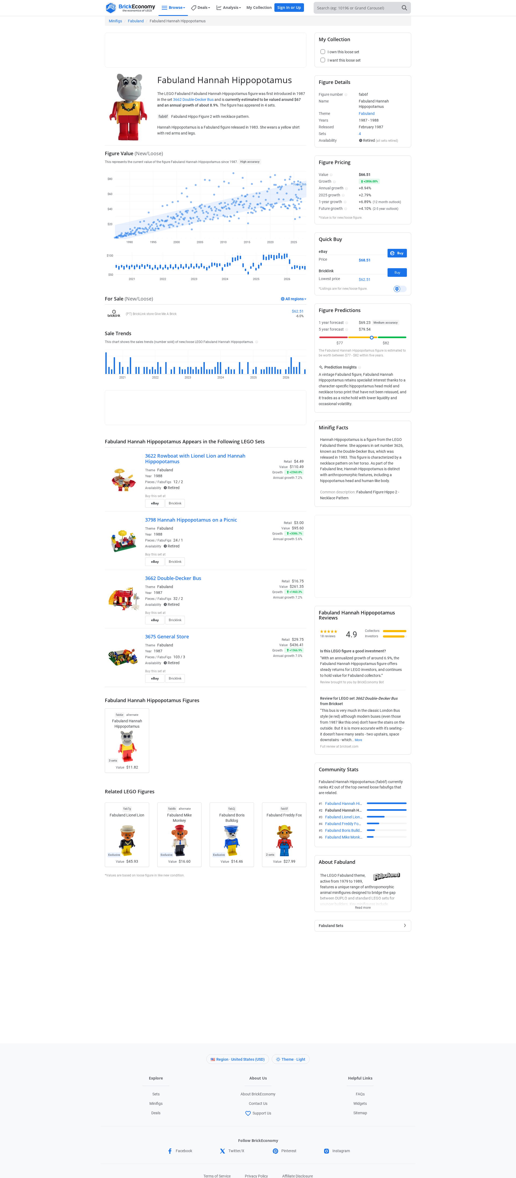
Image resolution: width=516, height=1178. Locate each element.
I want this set (270, 505)
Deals (155, 1113)
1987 (158, 592)
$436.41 (297, 645)
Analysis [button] (230, 7)
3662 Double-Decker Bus (193, 99)
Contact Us (258, 1103)
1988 (158, 476)
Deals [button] (202, 7)
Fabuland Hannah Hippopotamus (358, 803)
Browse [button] (175, 7)
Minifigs (115, 21)
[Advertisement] (205, 48)
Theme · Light (293, 1059)
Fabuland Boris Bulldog (350, 830)
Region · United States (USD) (240, 1059)
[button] (256, 341)
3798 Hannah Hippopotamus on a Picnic (191, 520)
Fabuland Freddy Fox (348, 824)
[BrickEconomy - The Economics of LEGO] (130, 8)
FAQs (360, 1094)
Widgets (360, 1103)
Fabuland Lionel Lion (348, 817)
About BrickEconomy (258, 1094)
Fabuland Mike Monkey (349, 837)
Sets (156, 1094)
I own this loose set (343, 52)
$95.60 (298, 528)
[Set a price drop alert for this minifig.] (400, 288)
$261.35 (297, 586)
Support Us (262, 1113)
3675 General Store (167, 636)
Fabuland (136, 21)
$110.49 (297, 467)
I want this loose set (344, 60)
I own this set (270, 496)
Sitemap (360, 1113)
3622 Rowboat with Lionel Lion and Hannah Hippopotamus (195, 458)
